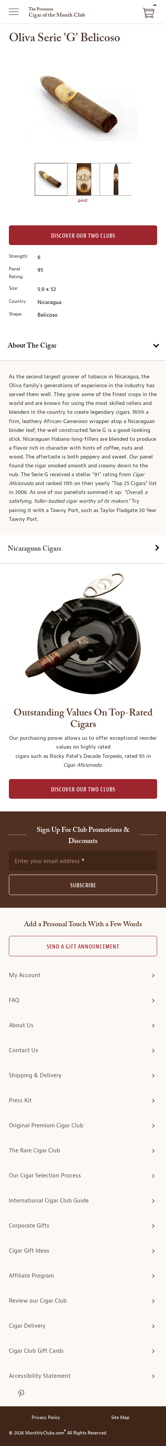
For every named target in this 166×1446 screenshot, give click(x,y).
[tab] (83, 346)
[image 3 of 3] (116, 180)
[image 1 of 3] (51, 180)
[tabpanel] (83, 448)
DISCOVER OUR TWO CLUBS (83, 790)
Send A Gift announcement (83, 947)
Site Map (120, 1418)
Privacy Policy (46, 1418)
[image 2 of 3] (83, 180)
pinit (83, 200)
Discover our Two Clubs (83, 236)
